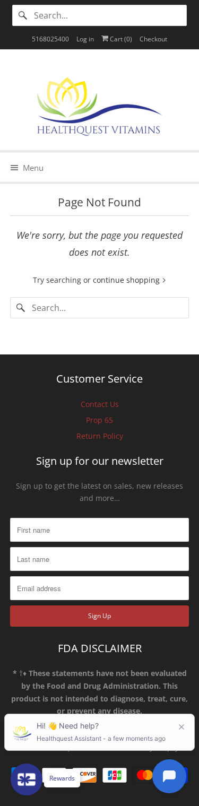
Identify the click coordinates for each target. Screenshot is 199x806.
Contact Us (100, 404)
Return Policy (99, 436)
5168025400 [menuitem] (50, 39)
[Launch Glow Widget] (26, 779)
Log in (85, 39)
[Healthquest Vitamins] (99, 104)
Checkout (153, 39)
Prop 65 (99, 420)
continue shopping (127, 280)
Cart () (120, 39)
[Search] (22, 15)
